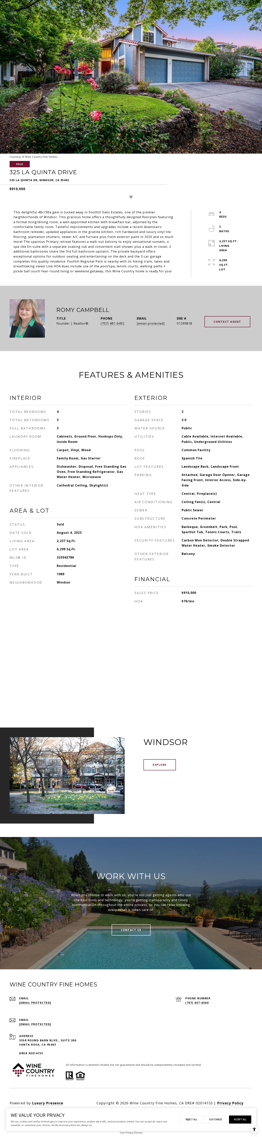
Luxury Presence (47, 1103)
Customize (215, 1119)
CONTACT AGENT (227, 321)
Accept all (240, 1119)
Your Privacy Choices (131, 1132)
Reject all (191, 1119)
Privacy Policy (230, 1103)
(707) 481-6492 (112, 323)
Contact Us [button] (131, 930)
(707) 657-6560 (197, 1002)
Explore (160, 765)
